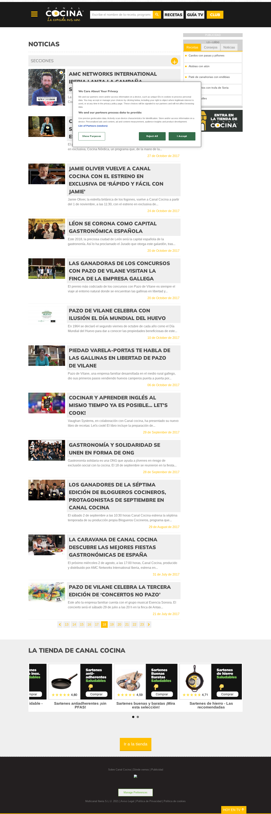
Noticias (229, 47)
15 (82, 624)
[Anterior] (59, 624)
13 (66, 624)
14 (74, 624)
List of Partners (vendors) (93, 125)
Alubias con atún (199, 66)
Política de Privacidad (148, 801)
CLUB (215, 14)
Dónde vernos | (142, 769)
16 (89, 624)
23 (142, 624)
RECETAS (173, 14)
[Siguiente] (148, 624)
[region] (136, 114)
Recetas (192, 47)
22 (134, 624)
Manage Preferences (135, 792)
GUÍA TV (195, 14)
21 (127, 624)
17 (97, 624)
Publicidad (157, 769)
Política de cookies (175, 801)
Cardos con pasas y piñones (206, 55)
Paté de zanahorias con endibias (209, 76)
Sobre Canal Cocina (119, 769)
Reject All (152, 136)
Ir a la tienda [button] (135, 744)
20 (119, 624)
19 (112, 624)
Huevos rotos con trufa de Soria (209, 87)
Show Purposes (91, 136)
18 (104, 624)
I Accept (182, 136)
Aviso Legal (127, 801)
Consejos (210, 47)
